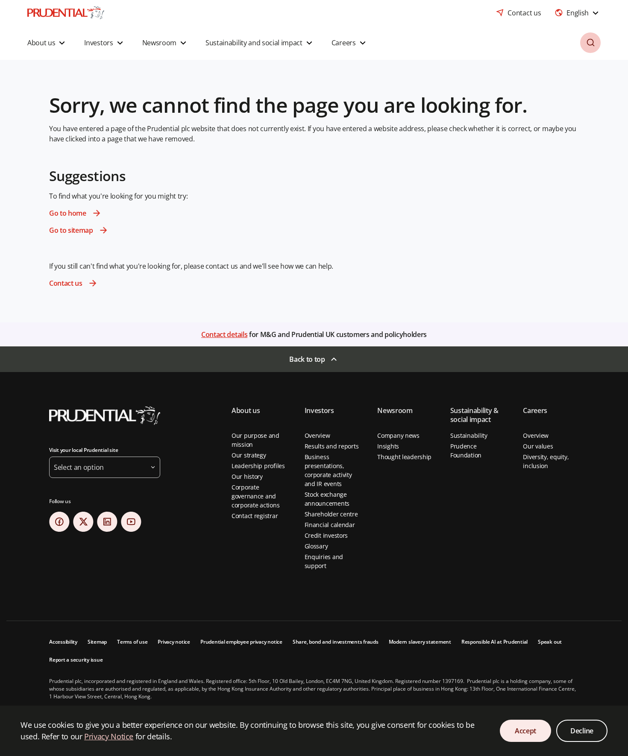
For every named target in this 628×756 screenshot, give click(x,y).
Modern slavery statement (420, 641)
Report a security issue (76, 659)
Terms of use (132, 641)
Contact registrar (255, 516)
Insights (388, 446)
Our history (247, 476)
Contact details (224, 334)
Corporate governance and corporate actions (255, 496)
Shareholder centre (331, 514)
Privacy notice (174, 641)
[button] (47, 43)
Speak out (550, 641)
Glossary (316, 546)
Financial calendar (330, 525)
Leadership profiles (258, 466)
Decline (581, 730)
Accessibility (63, 641)
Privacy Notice (108, 736)
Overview (317, 435)
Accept (525, 730)
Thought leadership (404, 457)
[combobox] (578, 13)
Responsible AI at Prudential (494, 641)
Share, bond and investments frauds (336, 641)
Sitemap (97, 641)
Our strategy (249, 455)
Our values (538, 446)
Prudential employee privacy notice (241, 641)
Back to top (307, 359)
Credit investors (326, 535)
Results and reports (332, 446)
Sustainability (468, 435)
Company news (398, 435)
